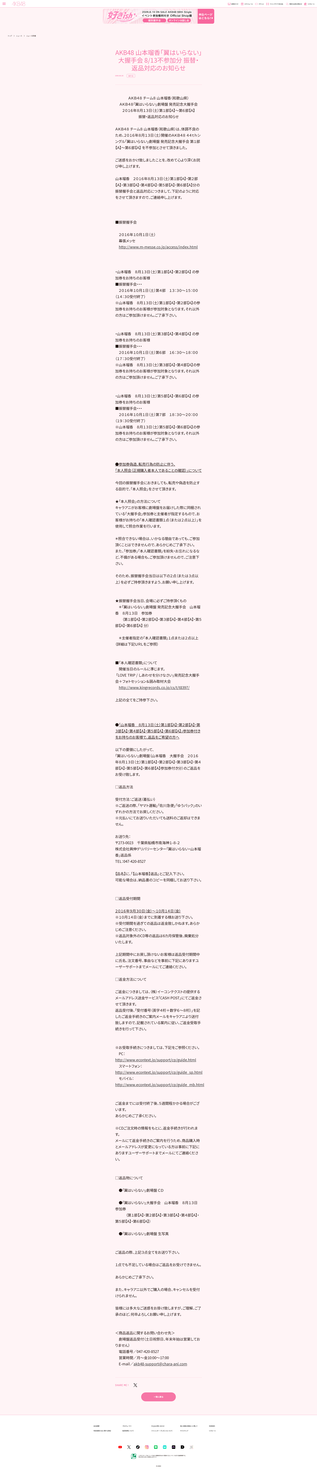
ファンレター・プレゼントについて (161, 1431)
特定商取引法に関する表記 (102, 1431)
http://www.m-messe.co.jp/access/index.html (158, 246)
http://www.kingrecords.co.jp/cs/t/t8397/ (154, 687)
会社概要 (96, 1426)
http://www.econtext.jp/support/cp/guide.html (155, 1059)
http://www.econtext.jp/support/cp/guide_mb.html (159, 1084)
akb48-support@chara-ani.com (160, 1363)
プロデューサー (127, 1426)
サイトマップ (184, 1431)
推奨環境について (128, 1431)
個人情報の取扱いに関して (189, 1426)
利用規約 (212, 1426)
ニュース (19, 36)
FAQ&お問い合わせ (157, 1426)
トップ (10, 36)
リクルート (212, 1431)
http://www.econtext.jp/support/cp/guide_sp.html (158, 1072)
